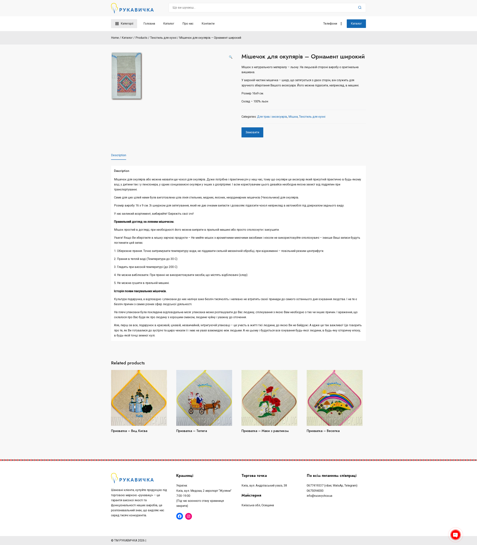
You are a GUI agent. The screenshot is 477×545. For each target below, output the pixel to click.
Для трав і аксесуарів (272, 116)
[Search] (360, 7)
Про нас (187, 23)
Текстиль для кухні (312, 116)
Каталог (168, 23)
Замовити (252, 132)
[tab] (118, 155)
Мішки (293, 116)
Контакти (208, 23)
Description (118, 155)
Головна (149, 23)
